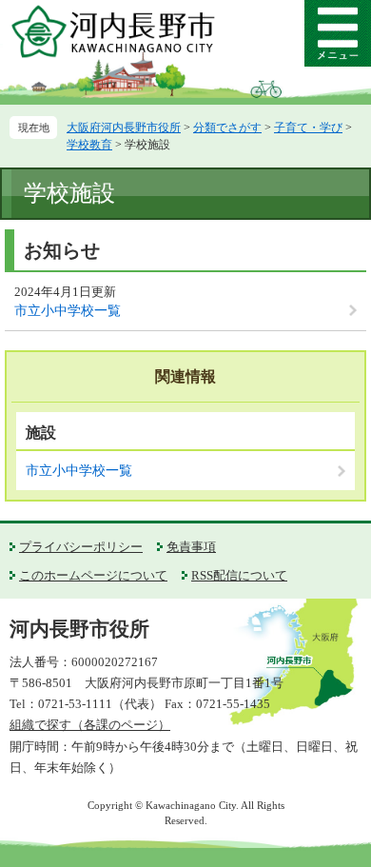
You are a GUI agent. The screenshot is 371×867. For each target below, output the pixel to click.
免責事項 (191, 547)
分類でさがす (227, 127)
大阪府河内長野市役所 (124, 127)
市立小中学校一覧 (67, 311)
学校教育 (89, 144)
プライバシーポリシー (81, 547)
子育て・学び (308, 127)
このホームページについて (93, 575)
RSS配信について (239, 575)
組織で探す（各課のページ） (90, 725)
